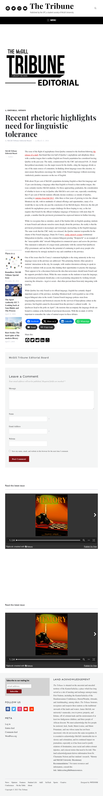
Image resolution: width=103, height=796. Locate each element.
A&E (41, 782)
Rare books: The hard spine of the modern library (12, 335)
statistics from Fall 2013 (44, 198)
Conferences (9, 785)
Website (12, 438)
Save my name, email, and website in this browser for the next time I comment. (40, 451)
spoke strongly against (74, 234)
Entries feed (9, 728)
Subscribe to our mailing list (18, 680)
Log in (7, 724)
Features (22, 782)
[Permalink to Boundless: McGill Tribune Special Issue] (13, 263)
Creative (63, 782)
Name (11, 413)
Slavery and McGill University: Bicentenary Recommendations (75, 760)
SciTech (48, 782)
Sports (55, 782)
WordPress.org (11, 736)
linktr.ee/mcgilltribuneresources (70, 770)
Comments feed (11, 732)
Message (12, 388)
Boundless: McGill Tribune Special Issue (13, 275)
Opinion (22, 110)
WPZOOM (94, 782)
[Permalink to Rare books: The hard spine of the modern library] (13, 323)
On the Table (20, 785)
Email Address (15, 426)
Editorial (12, 110)
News (7, 782)
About (30, 785)
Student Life (32, 782)
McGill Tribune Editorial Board (19, 140)
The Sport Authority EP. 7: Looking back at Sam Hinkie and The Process (12, 305)
